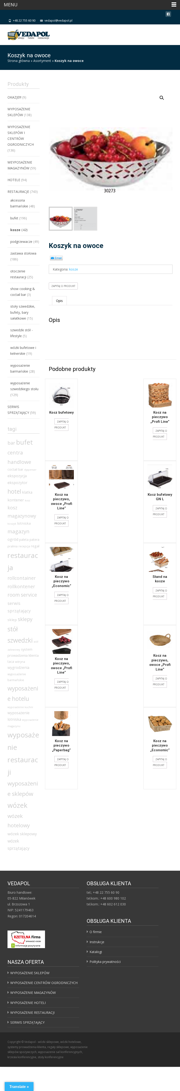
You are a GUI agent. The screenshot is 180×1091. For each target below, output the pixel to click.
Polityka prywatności (105, 961)
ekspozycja (17, 475)
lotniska (24, 523)
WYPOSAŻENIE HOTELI (28, 1002)
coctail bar (15, 469)
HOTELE (14, 180)
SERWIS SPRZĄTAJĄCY (27, 1022)
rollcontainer (22, 578)
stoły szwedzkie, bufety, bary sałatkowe (22, 312)
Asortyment (42, 60)
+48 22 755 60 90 (24, 21)
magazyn (19, 531)
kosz (27, 500)
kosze (73, 269)
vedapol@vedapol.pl (58, 21)
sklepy (25, 619)
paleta (24, 539)
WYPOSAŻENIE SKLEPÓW (29, 973)
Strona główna (19, 60)
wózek (17, 805)
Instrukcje (97, 942)
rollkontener (21, 586)
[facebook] (168, 15)
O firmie (96, 932)
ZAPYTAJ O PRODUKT (63, 286)
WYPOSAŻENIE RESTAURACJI (32, 1012)
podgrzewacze (21, 241)
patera (34, 539)
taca (11, 661)
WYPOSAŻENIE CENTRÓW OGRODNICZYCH (44, 982)
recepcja (24, 546)
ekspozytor (17, 482)
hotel (14, 491)
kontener (16, 500)
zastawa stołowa (23, 253)
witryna (20, 662)
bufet (14, 218)
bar (11, 442)
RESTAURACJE (18, 191)
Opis (59, 300)
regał (35, 546)
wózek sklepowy (22, 833)
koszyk (12, 523)
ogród (13, 539)
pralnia (13, 546)
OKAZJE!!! (14, 97)
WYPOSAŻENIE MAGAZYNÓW (33, 992)
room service (22, 594)
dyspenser (30, 469)
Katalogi (96, 952)
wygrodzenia (18, 667)
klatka (27, 492)
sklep (12, 619)
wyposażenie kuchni (20, 707)
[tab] (59, 300)
